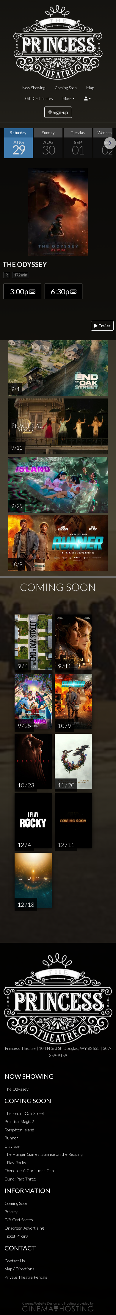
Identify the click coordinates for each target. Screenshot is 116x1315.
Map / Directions (19, 1268)
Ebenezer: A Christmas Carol (30, 1170)
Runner (11, 1137)
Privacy (11, 1211)
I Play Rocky (15, 1162)
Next (110, 143)
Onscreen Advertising (24, 1227)
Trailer (104, 325)
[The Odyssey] (58, 211)
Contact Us (14, 1260)
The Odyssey (16, 1089)
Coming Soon (66, 87)
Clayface (12, 1146)
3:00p (19, 291)
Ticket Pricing (16, 1236)
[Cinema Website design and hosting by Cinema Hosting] (58, 1306)
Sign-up (60, 112)
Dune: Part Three (20, 1178)
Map (90, 87)
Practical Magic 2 (19, 1121)
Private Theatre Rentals (25, 1277)
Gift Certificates (39, 98)
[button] (87, 98)
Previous (6, 143)
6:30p (60, 291)
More (66, 98)
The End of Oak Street (24, 1113)
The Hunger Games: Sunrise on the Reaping (43, 1154)
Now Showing (33, 87)
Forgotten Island (19, 1129)
